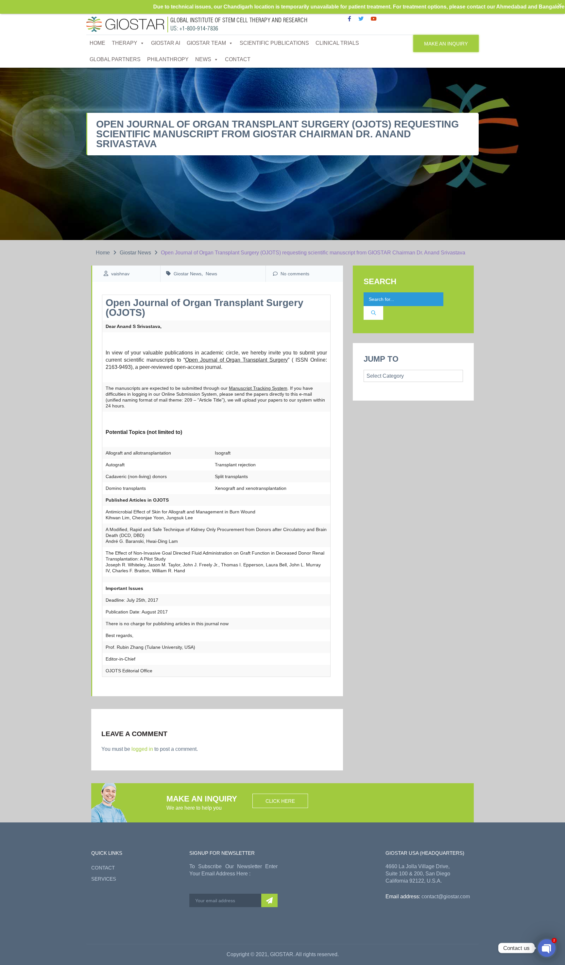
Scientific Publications (274, 43)
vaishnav (120, 273)
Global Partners (115, 59)
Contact (237, 59)
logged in (142, 749)
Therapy (124, 43)
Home (97, 43)
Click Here (280, 801)
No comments (294, 273)
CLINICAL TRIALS (337, 43)
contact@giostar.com (445, 896)
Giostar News (135, 252)
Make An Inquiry (446, 43)
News (203, 59)
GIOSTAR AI (165, 43)
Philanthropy (168, 59)
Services (103, 879)
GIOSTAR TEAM (206, 43)
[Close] (560, 5)
